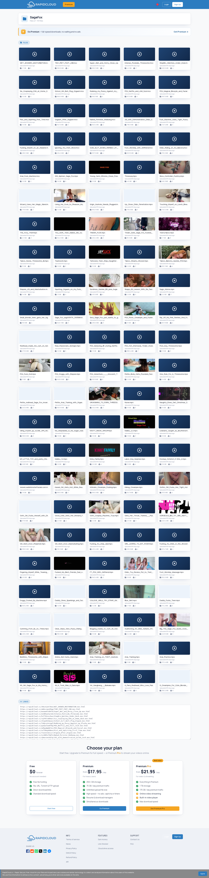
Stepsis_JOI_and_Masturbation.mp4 (35, 289)
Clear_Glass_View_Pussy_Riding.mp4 (70, 629)
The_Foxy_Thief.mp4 (28, 233)
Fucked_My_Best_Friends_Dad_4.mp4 (70, 572)
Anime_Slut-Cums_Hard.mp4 (66, 657)
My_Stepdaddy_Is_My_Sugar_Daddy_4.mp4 (73, 430)
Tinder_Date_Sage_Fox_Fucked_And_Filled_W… (144, 233)
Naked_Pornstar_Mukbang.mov (102, 119)
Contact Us (134, 839)
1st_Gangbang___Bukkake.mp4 (103, 685)
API (67, 862)
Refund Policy (71, 857)
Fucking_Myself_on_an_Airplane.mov (35, 148)
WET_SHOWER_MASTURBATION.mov (35, 63)
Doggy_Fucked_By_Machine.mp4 (33, 600)
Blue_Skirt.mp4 (131, 600)
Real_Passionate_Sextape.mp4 (67, 346)
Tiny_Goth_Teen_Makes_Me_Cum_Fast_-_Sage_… (76, 233)
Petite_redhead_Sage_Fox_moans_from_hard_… (40, 402)
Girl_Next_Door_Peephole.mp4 (32, 544)
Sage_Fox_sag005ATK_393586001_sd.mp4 (72, 317)
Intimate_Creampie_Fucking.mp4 (103, 487)
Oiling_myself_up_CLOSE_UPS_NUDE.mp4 (37, 430)
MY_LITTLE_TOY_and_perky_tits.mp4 (35, 459)
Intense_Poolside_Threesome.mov (139, 63)
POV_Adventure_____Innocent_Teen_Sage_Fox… (110, 374)
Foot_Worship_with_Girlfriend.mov (139, 148)
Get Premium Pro (158, 808)
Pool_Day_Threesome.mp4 (171, 346)
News (68, 844)
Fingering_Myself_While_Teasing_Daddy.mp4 (38, 572)
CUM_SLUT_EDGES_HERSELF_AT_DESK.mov (108, 148)
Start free (51, 808)
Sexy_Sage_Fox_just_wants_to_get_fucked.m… (109, 317)
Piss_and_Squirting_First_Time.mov (34, 119)
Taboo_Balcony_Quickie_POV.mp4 (173, 261)
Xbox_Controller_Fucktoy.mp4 (172, 176)
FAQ (131, 844)
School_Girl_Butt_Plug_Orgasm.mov (69, 91)
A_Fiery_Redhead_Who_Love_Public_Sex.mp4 (144, 685)
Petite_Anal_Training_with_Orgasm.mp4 (71, 402)
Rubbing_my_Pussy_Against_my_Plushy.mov (108, 91)
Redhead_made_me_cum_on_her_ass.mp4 (38, 346)
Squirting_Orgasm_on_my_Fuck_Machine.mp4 (74, 289)
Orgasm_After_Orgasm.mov (66, 119)
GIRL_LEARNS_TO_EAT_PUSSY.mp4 (139, 544)
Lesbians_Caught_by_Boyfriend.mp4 (175, 430)
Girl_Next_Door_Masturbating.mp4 (69, 544)
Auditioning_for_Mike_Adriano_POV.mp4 (141, 629)
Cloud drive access (105, 848)
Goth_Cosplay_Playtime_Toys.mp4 (104, 515)
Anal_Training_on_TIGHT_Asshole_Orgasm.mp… (109, 657)
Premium (69, 4)
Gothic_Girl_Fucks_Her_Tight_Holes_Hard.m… (178, 487)
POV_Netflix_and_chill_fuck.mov (138, 91)
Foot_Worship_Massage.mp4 (172, 572)
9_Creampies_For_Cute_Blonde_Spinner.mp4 (178, 685)
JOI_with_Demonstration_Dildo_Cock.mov (142, 119)
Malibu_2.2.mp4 (131, 430)
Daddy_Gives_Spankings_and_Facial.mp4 (72, 600)
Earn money (102, 839)
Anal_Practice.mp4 (167, 657)
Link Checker (103, 844)
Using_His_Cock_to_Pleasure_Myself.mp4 (72, 204)
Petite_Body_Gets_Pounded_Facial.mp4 (141, 374)
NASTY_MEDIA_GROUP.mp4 (101, 430)
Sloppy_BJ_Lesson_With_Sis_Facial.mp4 (141, 289)
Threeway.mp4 (131, 176)
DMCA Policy (71, 853)
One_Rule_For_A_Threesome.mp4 (174, 374)
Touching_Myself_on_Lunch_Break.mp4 (176, 204)
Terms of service (73, 839)
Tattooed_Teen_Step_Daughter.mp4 (105, 261)
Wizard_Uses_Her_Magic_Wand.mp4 (35, 204)
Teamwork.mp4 (61, 261)
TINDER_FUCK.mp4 (97, 233)
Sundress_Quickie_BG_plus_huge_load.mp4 (108, 289)
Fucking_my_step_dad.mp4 (101, 544)
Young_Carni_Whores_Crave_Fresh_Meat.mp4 (109, 176)
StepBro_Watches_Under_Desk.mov (174, 63)
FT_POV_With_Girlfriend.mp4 (101, 572)
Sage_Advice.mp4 (167, 289)
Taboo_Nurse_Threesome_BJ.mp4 (34, 261)
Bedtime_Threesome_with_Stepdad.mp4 (37, 657)
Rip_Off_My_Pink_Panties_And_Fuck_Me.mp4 (178, 317)
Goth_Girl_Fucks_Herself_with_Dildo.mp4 (37, 515)
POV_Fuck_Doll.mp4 (28, 374)
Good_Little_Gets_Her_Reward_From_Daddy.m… (75, 515)
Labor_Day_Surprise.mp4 (135, 459)
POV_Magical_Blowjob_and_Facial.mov (175, 91)
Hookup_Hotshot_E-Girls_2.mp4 (173, 459)
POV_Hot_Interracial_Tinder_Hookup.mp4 (142, 346)
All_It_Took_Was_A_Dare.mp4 (67, 685)
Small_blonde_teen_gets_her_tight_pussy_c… (39, 317)
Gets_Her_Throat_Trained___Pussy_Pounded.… (144, 515)
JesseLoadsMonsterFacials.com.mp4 (35, 487)
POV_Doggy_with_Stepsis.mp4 (67, 374)
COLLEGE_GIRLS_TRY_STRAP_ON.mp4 (105, 600)
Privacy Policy (71, 848)
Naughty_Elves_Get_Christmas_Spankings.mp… (179, 402)
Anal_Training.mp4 (132, 657)
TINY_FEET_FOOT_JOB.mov (66, 63)
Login (166, 4)
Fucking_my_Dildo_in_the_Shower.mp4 (176, 544)
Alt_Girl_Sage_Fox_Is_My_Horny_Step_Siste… (39, 685)
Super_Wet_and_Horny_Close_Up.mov (106, 63)
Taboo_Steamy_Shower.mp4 (136, 261)
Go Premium (104, 808)
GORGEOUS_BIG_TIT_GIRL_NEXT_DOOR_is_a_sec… (181, 515)
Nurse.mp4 (129, 402)
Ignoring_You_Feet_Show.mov (67, 148)
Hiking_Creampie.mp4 (133, 487)
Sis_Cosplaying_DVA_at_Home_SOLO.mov (37, 91)
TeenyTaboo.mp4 (167, 233)
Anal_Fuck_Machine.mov (30, 176)
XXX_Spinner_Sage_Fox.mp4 (66, 176)
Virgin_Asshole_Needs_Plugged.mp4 (105, 204)
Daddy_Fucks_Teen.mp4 (170, 600)
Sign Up (177, 4)
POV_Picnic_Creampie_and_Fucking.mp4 (141, 317)
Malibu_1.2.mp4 (61, 459)
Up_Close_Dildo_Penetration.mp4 (139, 204)
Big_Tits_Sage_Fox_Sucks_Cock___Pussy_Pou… (180, 629)
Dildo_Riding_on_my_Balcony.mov (173, 148)
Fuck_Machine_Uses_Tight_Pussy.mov (175, 119)
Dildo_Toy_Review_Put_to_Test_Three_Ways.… (144, 572)
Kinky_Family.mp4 (97, 459)
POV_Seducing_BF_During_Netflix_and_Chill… (108, 346)
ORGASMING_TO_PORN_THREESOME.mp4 (107, 402)
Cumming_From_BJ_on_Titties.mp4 (34, 629)
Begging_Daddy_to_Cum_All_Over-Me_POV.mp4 (110, 629)
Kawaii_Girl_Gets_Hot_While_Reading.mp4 (72, 487)
